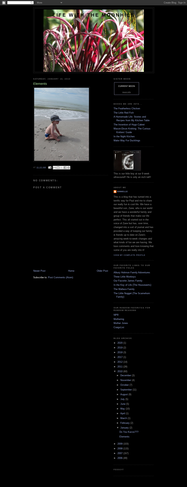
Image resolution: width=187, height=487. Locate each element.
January (124, 427)
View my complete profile (129, 255)
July (122, 399)
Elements (124, 436)
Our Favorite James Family (128, 280)
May (123, 408)
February (125, 423)
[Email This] (54, 167)
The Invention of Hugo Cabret (129, 124)
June (123, 404)
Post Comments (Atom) (60, 277)
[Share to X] (61, 167)
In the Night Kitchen (124, 136)
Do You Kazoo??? (128, 432)
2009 (120, 443)
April (123, 413)
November (126, 380)
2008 (120, 448)
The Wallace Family (124, 289)
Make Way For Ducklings (127, 140)
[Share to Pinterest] (68, 167)
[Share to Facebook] (65, 167)
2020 (120, 342)
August (124, 394)
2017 (120, 357)
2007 (120, 453)
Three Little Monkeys (125, 276)
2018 (120, 352)
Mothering (119, 319)
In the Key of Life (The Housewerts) (132, 285)
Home (71, 270)
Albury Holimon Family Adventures (132, 272)
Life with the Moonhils (94, 15)
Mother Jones (121, 323)
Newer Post (39, 270)
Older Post (102, 270)
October (124, 385)
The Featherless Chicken (127, 108)
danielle (122, 191)
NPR (116, 315)
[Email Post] (50, 167)
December (126, 375)
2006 (120, 458)
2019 (120, 347)
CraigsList (119, 327)
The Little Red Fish (124, 112)
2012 (120, 361)
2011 (120, 366)
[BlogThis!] (58, 167)
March (124, 418)
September (126, 389)
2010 (120, 371)
